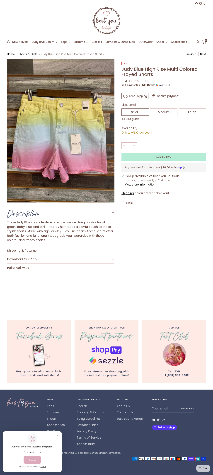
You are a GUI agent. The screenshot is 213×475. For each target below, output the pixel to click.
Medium (164, 112)
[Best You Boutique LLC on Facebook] (196, 3)
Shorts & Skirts (28, 54)
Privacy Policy (87, 431)
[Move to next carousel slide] (203, 302)
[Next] (192, 42)
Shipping (127, 193)
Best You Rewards (129, 419)
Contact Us (124, 412)
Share (129, 203)
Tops (50, 406)
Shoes (51, 419)
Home (11, 54)
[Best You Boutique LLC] (106, 21)
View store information (140, 184)
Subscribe (187, 408)
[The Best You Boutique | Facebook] (39, 351)
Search (82, 406)
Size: (128, 105)
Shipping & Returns (90, 412)
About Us (123, 406)
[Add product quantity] (134, 145)
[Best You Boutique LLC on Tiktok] (204, 3)
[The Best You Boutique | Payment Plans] (106, 351)
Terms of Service (89, 437)
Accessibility (86, 444)
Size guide (132, 119)
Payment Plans (87, 425)
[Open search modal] (9, 42)
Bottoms (53, 412)
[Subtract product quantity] (124, 145)
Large (192, 112)
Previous (191, 54)
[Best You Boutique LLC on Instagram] (200, 3)
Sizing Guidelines (89, 419)
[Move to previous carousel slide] (196, 303)
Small (135, 112)
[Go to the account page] (198, 42)
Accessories (56, 425)
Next (203, 54)
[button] (163, 85)
